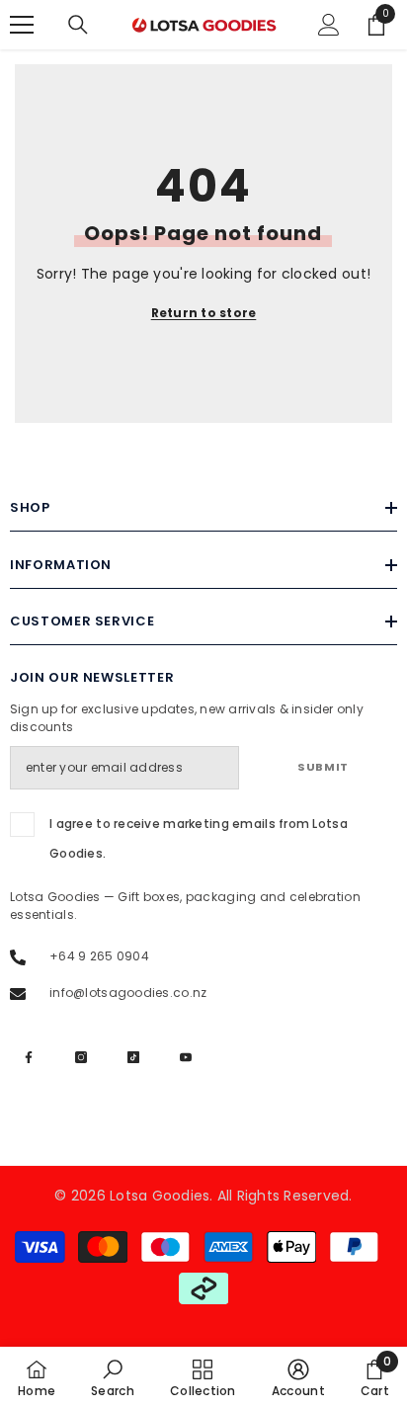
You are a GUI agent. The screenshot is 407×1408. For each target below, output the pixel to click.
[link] (112, 1377)
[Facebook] (28, 1057)
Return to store (204, 312)
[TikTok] (133, 1057)
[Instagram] (81, 1057)
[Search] (78, 25)
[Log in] (329, 25)
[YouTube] (185, 1057)
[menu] (22, 25)
